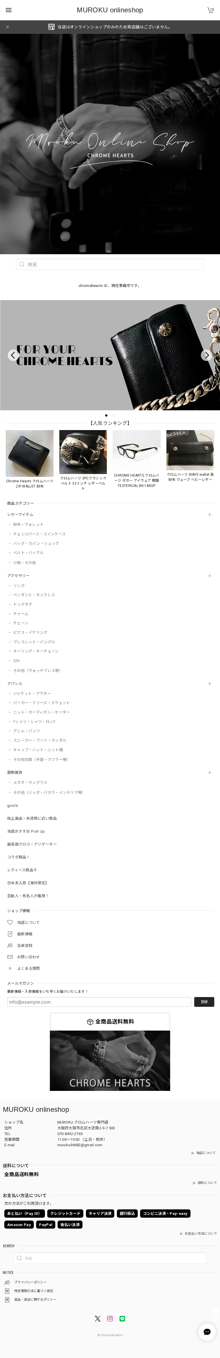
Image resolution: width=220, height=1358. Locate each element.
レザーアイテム (20, 514)
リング (19, 586)
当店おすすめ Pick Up (26, 831)
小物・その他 (24, 563)
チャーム (20, 614)
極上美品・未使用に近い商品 (32, 818)
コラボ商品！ (18, 857)
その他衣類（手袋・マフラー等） (41, 759)
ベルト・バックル (28, 553)
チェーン (20, 623)
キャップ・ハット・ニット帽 (38, 750)
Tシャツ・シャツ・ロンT (34, 722)
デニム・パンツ (26, 731)
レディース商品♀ (22, 870)
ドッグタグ (22, 604)
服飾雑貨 (14, 772)
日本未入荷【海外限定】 (28, 883)
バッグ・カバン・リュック (36, 543)
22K (16, 660)
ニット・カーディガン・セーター (41, 712)
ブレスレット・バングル (34, 642)
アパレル (14, 683)
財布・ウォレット (28, 524)
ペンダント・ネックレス (34, 595)
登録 (204, 1002)
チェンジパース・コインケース (39, 534)
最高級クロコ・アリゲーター (32, 844)
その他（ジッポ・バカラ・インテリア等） (49, 792)
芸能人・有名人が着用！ (28, 896)
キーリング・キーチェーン (36, 651)
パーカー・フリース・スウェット (41, 703)
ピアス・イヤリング (30, 632)
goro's (12, 805)
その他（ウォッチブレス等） (38, 671)
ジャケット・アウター (32, 693)
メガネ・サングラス (30, 782)
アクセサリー (18, 576)
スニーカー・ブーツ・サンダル (39, 740)
